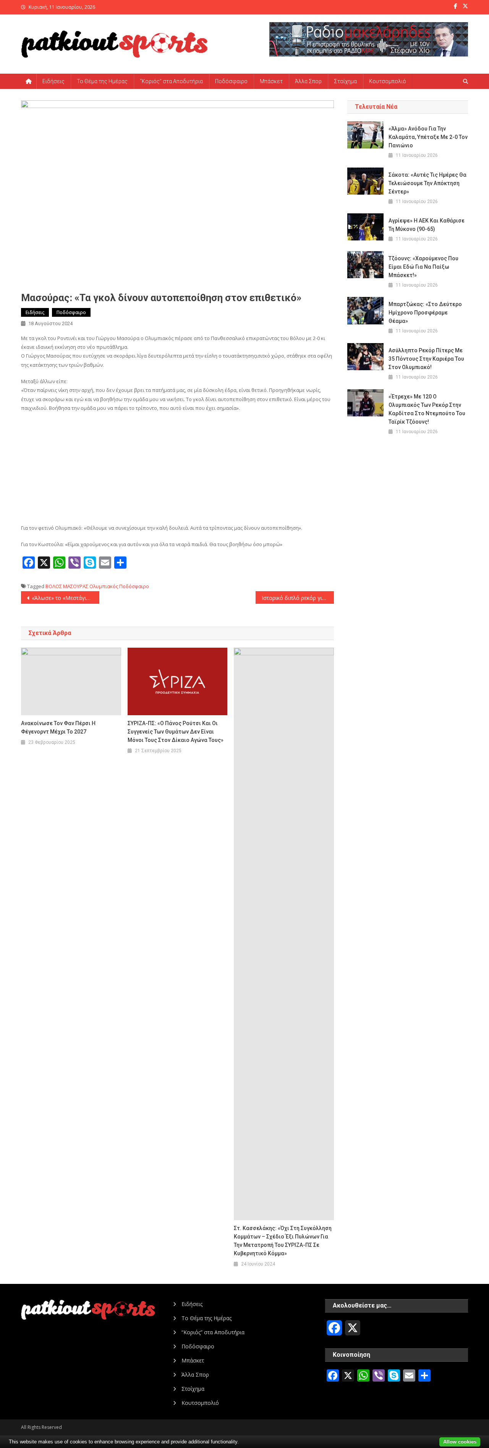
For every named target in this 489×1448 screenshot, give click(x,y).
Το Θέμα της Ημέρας (102, 81)
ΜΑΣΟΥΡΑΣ (75, 586)
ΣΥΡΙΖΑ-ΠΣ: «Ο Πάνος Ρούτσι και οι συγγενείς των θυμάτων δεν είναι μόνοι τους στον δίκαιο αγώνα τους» (175, 731)
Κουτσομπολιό (387, 81)
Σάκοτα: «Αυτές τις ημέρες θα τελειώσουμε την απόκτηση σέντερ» (427, 183)
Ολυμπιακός (103, 586)
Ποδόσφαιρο (231, 81)
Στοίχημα (345, 81)
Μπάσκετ (271, 81)
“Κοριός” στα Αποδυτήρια (171, 81)
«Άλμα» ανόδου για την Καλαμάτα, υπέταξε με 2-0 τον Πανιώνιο (428, 137)
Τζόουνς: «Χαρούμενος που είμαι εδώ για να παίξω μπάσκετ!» (423, 266)
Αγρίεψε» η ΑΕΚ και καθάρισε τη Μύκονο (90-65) (427, 225)
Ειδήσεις (53, 81)
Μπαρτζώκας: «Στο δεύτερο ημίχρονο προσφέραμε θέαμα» (425, 312)
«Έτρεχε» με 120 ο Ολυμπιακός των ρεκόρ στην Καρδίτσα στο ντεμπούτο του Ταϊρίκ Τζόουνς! (427, 409)
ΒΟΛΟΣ (53, 586)
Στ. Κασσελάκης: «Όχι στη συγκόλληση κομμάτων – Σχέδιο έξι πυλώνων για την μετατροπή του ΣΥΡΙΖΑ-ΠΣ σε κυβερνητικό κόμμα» (283, 1240)
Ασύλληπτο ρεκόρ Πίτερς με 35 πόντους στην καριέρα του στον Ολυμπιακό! (426, 358)
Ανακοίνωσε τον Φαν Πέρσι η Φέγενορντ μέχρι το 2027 (58, 727)
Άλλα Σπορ (308, 81)
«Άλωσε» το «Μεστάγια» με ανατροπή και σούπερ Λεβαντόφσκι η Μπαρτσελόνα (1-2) (65, 597)
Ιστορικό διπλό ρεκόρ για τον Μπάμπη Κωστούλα (298, 597)
